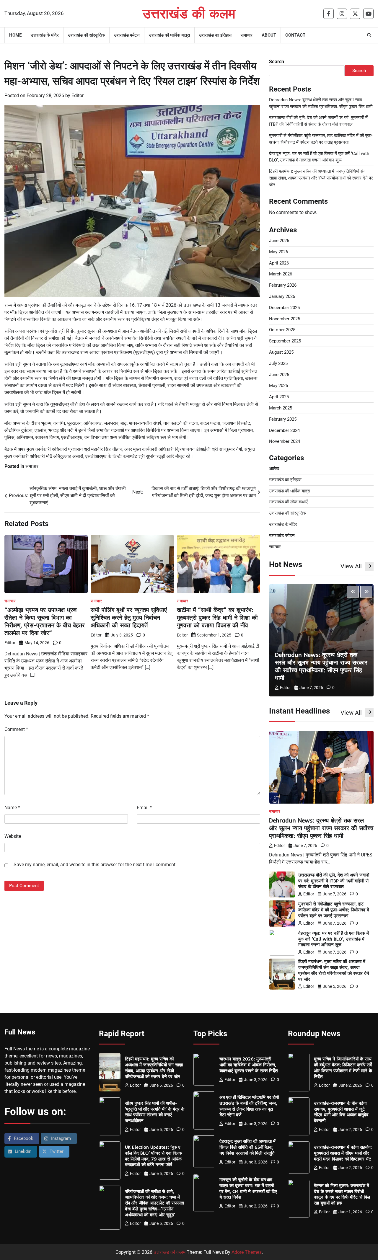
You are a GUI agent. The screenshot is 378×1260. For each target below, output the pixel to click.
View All (351, 566)
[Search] (369, 35)
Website (12, 836)
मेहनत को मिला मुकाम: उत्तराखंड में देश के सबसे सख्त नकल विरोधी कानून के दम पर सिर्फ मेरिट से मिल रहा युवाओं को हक (342, 1194)
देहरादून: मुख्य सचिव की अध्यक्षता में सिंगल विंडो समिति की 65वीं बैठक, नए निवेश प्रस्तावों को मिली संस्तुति (247, 1147)
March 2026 (280, 274)
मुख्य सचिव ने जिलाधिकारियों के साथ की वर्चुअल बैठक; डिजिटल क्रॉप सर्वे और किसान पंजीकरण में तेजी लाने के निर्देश (343, 1067)
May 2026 (278, 251)
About (269, 35)
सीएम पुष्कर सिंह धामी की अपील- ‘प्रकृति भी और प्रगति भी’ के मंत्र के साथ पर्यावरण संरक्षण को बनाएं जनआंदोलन (154, 1111)
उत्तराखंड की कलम (189, 13)
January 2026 (282, 296)
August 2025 (281, 352)
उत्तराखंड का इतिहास (215, 35)
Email (144, 807)
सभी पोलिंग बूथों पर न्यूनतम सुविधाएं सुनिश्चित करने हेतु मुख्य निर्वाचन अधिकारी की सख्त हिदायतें (129, 617)
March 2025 (280, 408)
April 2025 (279, 396)
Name (12, 807)
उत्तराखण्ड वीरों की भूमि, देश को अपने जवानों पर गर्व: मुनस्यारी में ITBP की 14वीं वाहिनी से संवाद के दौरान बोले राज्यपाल (333, 880)
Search (276, 61)
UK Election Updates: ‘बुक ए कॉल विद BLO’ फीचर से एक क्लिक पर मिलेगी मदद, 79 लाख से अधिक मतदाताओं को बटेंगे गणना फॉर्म (153, 1155)
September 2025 (285, 341)
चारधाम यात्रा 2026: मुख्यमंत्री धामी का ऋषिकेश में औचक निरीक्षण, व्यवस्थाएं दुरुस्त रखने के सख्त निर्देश (248, 1064)
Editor (77, 95)
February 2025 (282, 419)
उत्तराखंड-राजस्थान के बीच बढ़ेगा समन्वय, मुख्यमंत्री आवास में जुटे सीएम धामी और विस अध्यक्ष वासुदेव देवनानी (341, 1111)
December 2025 (284, 307)
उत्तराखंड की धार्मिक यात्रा (169, 35)
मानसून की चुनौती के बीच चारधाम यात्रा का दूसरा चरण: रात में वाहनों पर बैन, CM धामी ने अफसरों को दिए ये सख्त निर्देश (248, 1188)
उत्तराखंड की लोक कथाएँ (288, 502)
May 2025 (278, 385)
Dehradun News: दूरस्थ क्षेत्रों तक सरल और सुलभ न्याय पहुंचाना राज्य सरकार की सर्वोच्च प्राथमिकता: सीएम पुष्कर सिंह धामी (321, 666)
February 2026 (282, 285)
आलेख (274, 468)
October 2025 (282, 329)
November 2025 (284, 318)
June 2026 (279, 240)
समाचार (246, 35)
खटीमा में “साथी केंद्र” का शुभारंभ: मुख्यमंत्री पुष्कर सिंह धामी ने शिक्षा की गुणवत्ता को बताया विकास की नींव (217, 617)
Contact (295, 35)
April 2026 (279, 263)
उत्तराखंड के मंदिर (45, 35)
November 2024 (284, 441)
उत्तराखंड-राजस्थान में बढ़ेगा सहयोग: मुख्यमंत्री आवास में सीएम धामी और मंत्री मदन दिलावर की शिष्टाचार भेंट (343, 1153)
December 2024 (284, 430)
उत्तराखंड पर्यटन (127, 35)
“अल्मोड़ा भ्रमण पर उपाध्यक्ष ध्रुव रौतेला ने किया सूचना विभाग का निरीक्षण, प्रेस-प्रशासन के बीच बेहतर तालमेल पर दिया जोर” (44, 621)
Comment (16, 729)
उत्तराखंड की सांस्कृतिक (86, 35)
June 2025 (279, 374)
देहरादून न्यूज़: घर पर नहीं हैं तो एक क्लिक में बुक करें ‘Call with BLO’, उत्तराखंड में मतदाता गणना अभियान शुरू (333, 939)
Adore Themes (247, 1252)
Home (15, 35)
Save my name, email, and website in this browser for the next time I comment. (95, 864)
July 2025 (278, 363)
